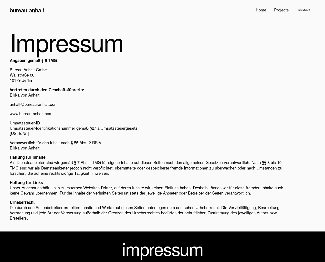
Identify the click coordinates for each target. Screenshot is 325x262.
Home (261, 10)
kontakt (304, 9)
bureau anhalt (27, 9)
